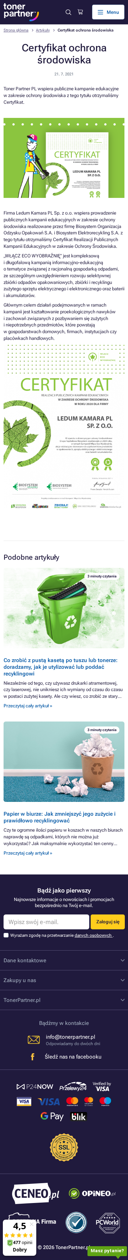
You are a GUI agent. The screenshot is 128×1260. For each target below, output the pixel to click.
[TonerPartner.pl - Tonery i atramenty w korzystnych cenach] (21, 12)
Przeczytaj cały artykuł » (28, 705)
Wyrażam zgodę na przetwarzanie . (62, 935)
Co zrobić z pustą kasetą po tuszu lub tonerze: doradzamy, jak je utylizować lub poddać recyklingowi (61, 667)
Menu (113, 12)
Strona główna (16, 30)
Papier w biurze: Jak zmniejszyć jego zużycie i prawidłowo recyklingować (60, 817)
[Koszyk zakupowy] (80, 12)
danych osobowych (94, 935)
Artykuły (43, 30)
